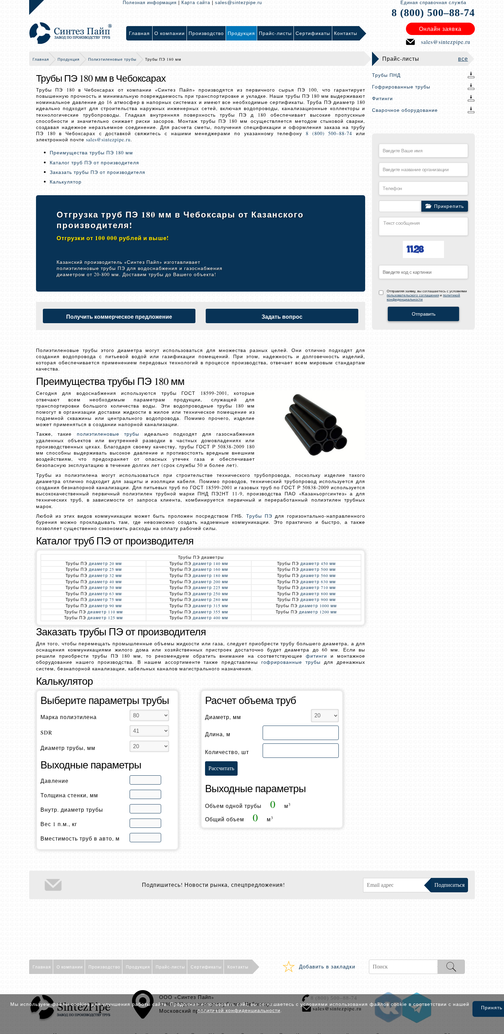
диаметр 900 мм (318, 599)
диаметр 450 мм (318, 563)
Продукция (69, 59)
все (463, 58)
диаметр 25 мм (105, 569)
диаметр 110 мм (105, 611)
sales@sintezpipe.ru (238, 2)
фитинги (316, 656)
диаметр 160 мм (210, 569)
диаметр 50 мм (105, 587)
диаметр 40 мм (105, 581)
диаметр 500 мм (318, 569)
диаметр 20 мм (105, 563)
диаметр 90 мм (105, 605)
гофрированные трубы (291, 662)
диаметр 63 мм (105, 593)
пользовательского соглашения (413, 295)
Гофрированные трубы (401, 86)
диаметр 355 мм (210, 611)
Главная (41, 59)
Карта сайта (195, 2)
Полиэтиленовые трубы (112, 59)
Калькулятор (66, 181)
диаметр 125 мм (105, 617)
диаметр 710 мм (318, 587)
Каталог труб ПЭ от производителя (94, 162)
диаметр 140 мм (210, 563)
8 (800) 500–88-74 (433, 12)
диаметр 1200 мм (318, 611)
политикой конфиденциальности (238, 1010)
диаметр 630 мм (318, 581)
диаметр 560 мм (318, 575)
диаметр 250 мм (210, 593)
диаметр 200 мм (210, 581)
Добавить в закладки (327, 966)
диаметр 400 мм (210, 617)
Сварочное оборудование (405, 110)
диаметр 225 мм (210, 587)
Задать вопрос (282, 316)
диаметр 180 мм (210, 575)
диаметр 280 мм (210, 599)
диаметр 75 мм (105, 599)
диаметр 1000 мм (318, 605)
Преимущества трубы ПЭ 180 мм (91, 152)
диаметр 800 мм (318, 593)
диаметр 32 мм (105, 575)
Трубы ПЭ (259, 516)
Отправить (423, 314)
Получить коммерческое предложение (119, 316)
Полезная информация (150, 2)
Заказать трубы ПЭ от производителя (97, 172)
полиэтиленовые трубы (108, 434)
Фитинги (382, 98)
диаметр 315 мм (210, 605)
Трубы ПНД (386, 75)
